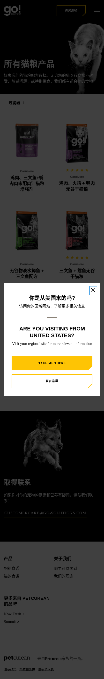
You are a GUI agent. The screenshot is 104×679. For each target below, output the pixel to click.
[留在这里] (93, 290)
